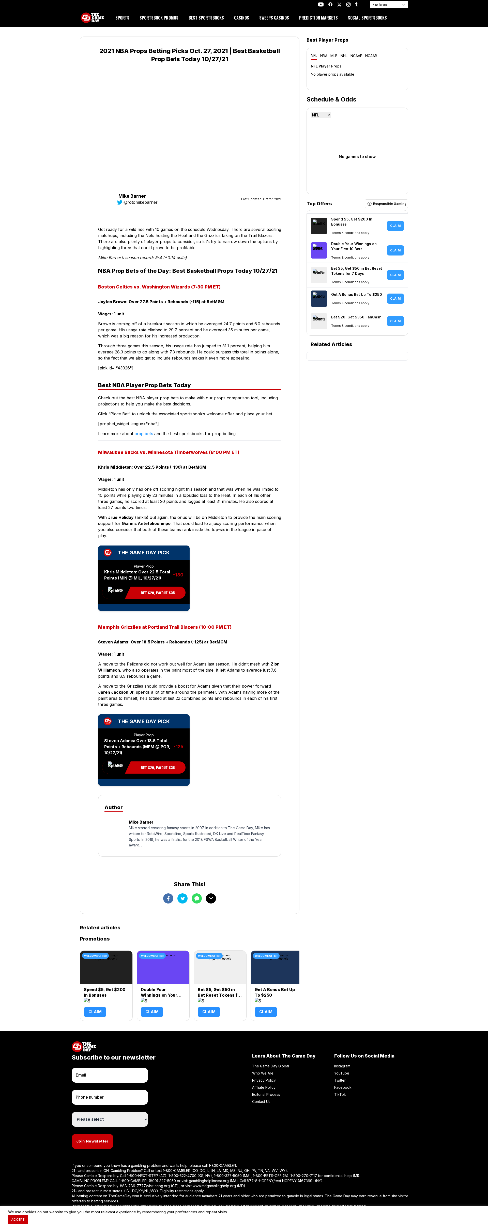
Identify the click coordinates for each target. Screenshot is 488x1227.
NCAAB (371, 56)
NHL (344, 56)
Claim (95, 1011)
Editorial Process (266, 1094)
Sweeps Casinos (274, 18)
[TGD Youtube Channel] (321, 4)
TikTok (340, 1094)
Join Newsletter (92, 1141)
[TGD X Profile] (339, 4)
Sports (122, 18)
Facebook (343, 1087)
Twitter (340, 1080)
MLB (334, 56)
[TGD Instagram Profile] (348, 4)
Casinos (241, 18)
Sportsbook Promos (159, 18)
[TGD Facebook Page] (330, 4)
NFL (314, 55)
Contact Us (261, 1101)
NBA (323, 56)
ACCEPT (18, 1219)
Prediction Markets (318, 18)
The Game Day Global (270, 1066)
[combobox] (373, 4)
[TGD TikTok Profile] (356, 4)
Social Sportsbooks (367, 18)
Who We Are (262, 1073)
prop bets (143, 433)
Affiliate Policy (264, 1087)
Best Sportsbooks (206, 18)
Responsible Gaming (389, 204)
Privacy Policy (264, 1080)
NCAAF (356, 56)
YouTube (341, 1073)
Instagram (342, 1066)
